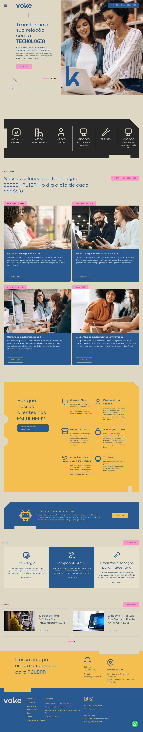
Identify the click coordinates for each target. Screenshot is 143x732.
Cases (29, 717)
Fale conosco (32, 709)
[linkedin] (86, 699)
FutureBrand (96, 721)
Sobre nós (31, 699)
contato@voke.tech (92, 677)
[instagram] (91, 699)
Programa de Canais (36, 720)
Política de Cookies (92, 709)
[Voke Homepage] (24, 5)
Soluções (49, 699)
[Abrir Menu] (8, 5)
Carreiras (31, 702)
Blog (28, 713)
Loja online (31, 706)
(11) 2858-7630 (90, 669)
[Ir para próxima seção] (11, 87)
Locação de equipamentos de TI (59, 703)
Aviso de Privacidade (93, 706)
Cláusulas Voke (51, 717)
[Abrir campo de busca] (103, 5)
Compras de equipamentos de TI (59, 707)
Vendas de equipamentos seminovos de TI (62, 711)
